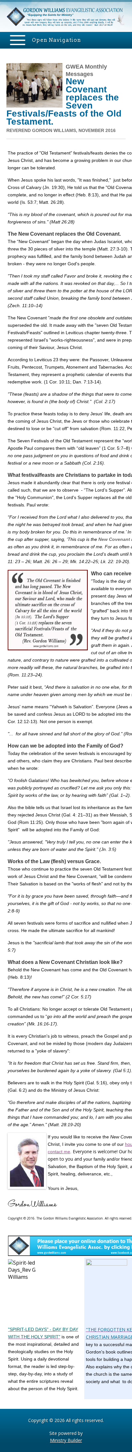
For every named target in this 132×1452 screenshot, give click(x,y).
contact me (59, 1151)
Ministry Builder (66, 1440)
